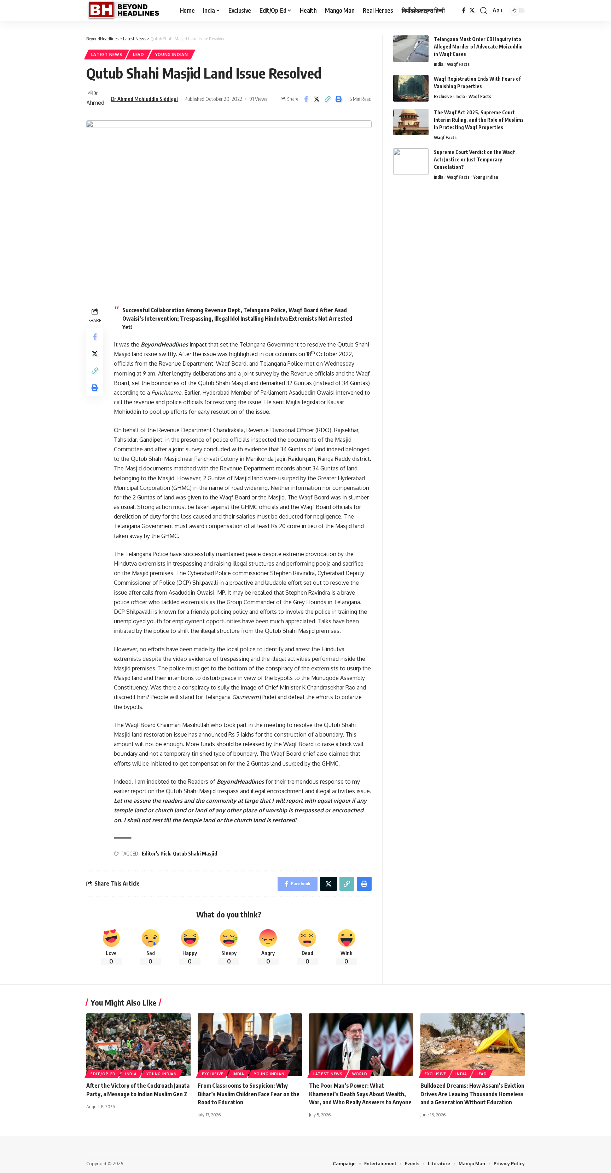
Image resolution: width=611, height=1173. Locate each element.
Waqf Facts (458, 64)
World (359, 1074)
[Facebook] (463, 10)
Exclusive (443, 96)
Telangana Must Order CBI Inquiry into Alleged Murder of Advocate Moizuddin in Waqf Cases (478, 46)
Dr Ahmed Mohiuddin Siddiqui (144, 99)
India (438, 64)
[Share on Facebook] (306, 99)
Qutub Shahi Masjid (195, 854)
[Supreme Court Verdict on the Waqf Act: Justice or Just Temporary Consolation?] (411, 161)
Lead (138, 54)
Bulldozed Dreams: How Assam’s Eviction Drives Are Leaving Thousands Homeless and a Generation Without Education (472, 1093)
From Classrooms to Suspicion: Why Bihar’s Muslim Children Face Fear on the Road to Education (248, 1093)
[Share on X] (317, 99)
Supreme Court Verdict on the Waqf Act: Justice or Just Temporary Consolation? (474, 159)
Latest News (106, 54)
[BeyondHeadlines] (127, 10)
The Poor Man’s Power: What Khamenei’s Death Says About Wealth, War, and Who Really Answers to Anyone (360, 1093)
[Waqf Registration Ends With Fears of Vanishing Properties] (411, 88)
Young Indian (171, 54)
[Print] (339, 99)
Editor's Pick (156, 854)
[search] (483, 11)
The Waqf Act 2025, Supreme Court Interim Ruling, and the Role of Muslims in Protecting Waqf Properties (479, 119)
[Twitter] (472, 10)
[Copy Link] (328, 99)
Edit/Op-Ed (103, 1074)
